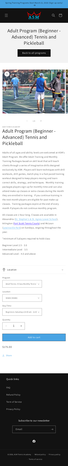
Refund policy (40, 454)
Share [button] (9, 355)
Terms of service (35, 459)
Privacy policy (54, 454)
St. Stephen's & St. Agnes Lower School (36, 219)
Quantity (6, 319)
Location (6, 291)
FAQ (8, 387)
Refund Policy (13, 394)
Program (6, 277)
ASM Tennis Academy (22, 454)
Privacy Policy (13, 409)
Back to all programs (34, 52)
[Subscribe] (52, 429)
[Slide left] (27, 120)
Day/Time (6, 305)
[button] (6, 15)
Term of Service (14, 401)
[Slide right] (40, 120)
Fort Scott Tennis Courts (26, 223)
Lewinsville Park (11, 227)
